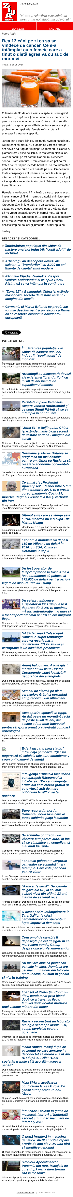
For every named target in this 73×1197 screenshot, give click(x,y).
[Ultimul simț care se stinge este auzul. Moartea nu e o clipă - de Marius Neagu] (11, 520)
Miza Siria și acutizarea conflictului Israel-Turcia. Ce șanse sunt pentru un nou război (43, 1088)
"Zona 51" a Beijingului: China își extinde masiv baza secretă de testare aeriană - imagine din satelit (37, 295)
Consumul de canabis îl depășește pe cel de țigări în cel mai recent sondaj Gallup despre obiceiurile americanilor (46, 943)
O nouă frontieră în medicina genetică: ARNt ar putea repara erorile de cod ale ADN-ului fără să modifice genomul (46, 1142)
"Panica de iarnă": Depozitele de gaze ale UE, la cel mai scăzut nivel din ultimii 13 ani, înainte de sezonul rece (44, 892)
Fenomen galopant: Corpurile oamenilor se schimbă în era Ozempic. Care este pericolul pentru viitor (44, 866)
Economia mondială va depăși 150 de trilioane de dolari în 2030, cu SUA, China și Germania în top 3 (45, 545)
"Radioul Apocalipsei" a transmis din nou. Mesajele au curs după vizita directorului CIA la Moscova (45, 1168)
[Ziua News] (9, 11)
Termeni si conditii (25, 1193)
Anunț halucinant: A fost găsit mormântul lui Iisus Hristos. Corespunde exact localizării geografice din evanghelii (45, 671)
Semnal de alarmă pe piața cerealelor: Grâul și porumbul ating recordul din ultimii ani (44, 694)
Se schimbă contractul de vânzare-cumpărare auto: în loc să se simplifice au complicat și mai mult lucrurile (46, 841)
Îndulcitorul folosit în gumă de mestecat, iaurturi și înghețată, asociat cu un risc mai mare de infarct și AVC (45, 1116)
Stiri (13, 33)
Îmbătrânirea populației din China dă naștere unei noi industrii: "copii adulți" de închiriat (38, 249)
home (5, 33)
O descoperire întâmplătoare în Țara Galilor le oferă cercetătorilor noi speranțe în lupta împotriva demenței (46, 917)
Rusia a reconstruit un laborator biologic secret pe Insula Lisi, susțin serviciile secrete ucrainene (46, 1027)
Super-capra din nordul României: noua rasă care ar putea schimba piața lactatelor (45, 814)
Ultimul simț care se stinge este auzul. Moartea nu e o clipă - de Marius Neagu (46, 519)
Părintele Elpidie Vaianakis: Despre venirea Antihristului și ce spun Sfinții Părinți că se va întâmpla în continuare (34, 280)
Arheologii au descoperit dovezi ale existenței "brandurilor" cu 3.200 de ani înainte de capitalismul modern (35, 265)
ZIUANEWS (18, 28)
